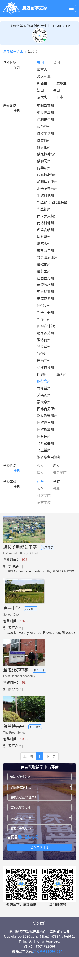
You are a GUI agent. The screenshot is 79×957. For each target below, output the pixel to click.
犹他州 (42, 353)
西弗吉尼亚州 (47, 408)
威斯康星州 (45, 250)
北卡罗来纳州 (47, 188)
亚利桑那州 (45, 105)
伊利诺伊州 (45, 119)
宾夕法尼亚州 (47, 257)
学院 (56, 481)
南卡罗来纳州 (47, 216)
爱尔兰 (61, 83)
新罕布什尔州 (47, 326)
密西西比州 (45, 278)
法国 (40, 90)
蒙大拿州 (44, 401)
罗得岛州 (44, 381)
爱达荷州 (44, 339)
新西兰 (42, 83)
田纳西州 (44, 360)
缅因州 (61, 374)
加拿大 (42, 69)
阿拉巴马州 (45, 422)
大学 (40, 488)
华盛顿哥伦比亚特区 (52, 202)
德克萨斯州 (45, 298)
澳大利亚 (44, 76)
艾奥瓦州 (44, 394)
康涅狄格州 (45, 284)
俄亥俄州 (44, 147)
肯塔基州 (44, 388)
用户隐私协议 (28, 836)
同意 (24, 837)
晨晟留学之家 (13, 51)
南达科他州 (45, 222)
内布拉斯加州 (47, 174)
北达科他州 (45, 195)
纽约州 (42, 374)
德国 (56, 90)
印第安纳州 (45, 229)
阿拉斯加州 (45, 429)
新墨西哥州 (45, 312)
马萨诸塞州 (45, 443)
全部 (17, 67)
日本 (59, 97)
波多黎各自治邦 (49, 457)
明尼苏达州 (45, 332)
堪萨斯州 (44, 236)
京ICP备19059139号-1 (50, 951)
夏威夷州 (44, 243)
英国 (56, 62)
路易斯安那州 (47, 415)
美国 (40, 62)
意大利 (42, 97)
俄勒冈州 (44, 160)
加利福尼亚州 (47, 181)
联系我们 (39, 923)
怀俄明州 (44, 305)
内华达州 (44, 167)
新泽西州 (44, 319)
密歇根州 (44, 264)
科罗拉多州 (45, 367)
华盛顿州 (44, 209)
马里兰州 (44, 450)
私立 (56, 465)
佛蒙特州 (44, 140)
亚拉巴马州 (45, 112)
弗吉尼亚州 (45, 291)
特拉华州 (44, 346)
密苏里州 (44, 271)
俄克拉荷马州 (47, 154)
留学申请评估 (39, 847)
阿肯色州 (44, 436)
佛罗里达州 (45, 133)
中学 (40, 481)
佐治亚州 (44, 126)
